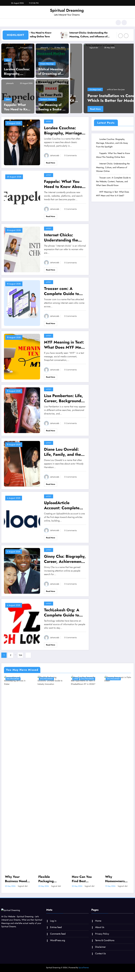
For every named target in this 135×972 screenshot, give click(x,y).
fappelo (19, 103)
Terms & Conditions (104, 944)
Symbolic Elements (47, 103)
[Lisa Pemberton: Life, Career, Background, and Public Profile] (22, 413)
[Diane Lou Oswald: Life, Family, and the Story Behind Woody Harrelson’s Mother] (22, 467)
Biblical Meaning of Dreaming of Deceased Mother (51, 75)
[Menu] (10, 22)
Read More (114, 112)
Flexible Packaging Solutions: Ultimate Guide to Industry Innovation (49, 882)
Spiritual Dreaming (67, 10)
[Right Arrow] (126, 40)
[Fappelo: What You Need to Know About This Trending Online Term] (17, 99)
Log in (53, 924)
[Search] (118, 23)
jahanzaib (10, 51)
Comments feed (58, 937)
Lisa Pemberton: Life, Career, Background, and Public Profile (63, 402)
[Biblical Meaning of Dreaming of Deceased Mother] (52, 64)
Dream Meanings (47, 67)
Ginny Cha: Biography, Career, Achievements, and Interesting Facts (65, 562)
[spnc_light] (124, 22)
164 (20, 658)
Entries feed (56, 931)
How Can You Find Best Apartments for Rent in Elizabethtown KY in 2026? (83, 882)
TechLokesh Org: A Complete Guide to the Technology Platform (61, 616)
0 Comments (70, 159)
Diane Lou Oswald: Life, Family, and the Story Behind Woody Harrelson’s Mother (63, 455)
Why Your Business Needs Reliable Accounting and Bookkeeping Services (16, 882)
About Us (99, 931)
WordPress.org (57, 944)
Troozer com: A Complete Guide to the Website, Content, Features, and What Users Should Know (64, 294)
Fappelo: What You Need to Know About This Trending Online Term (18, 110)
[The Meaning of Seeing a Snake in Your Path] (52, 99)
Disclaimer (100, 950)
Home (98, 924)
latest (8, 63)
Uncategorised (113, 93)
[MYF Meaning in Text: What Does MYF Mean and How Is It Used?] (22, 359)
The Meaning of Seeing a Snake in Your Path (51, 110)
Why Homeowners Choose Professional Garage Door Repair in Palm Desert (116, 882)
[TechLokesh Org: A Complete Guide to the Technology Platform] (22, 627)
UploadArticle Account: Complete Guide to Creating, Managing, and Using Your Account (63, 509)
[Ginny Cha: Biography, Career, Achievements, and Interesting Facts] (22, 574)
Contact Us (100, 957)
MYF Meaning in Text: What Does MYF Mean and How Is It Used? (64, 348)
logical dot (112, 51)
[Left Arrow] (120, 40)
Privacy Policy (102, 937)
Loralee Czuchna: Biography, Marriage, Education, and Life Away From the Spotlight (17, 75)
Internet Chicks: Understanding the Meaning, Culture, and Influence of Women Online (71, 34)
